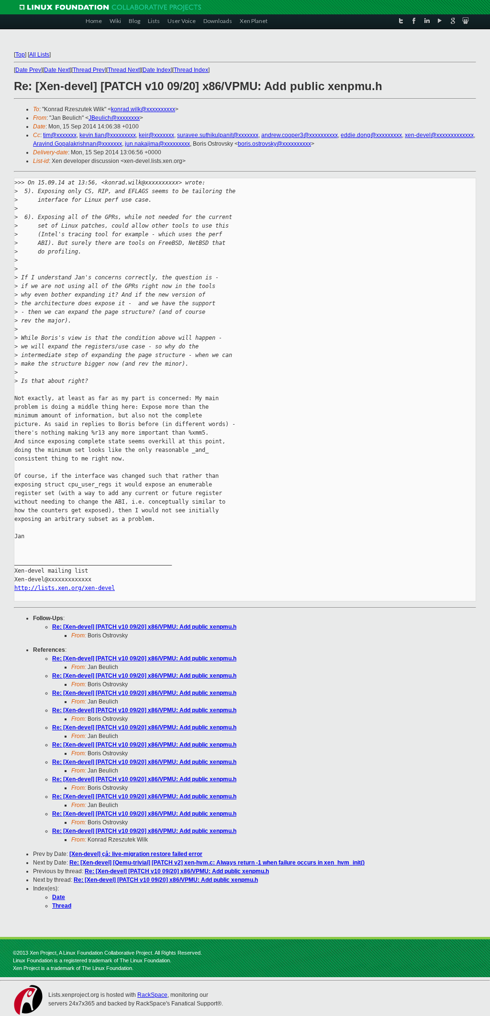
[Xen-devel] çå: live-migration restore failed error (135, 854)
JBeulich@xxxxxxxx (114, 118)
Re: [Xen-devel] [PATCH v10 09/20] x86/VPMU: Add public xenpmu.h (144, 626)
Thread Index (191, 70)
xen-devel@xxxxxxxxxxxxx (439, 135)
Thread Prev (89, 70)
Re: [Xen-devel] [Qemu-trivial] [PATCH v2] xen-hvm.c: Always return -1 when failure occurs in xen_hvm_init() (217, 862)
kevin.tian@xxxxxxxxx (107, 135)
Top (20, 54)
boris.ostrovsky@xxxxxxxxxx (274, 143)
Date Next (57, 70)
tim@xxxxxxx (60, 135)
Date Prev (28, 70)
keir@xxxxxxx (156, 135)
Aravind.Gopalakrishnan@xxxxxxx (77, 143)
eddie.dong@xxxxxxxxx (371, 135)
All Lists (39, 54)
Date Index (157, 70)
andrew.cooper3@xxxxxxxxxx (299, 135)
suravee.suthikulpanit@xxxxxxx (217, 135)
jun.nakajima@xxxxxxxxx (157, 143)
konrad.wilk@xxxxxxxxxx (143, 109)
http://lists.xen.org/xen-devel (64, 588)
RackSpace (152, 995)
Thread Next (124, 70)
